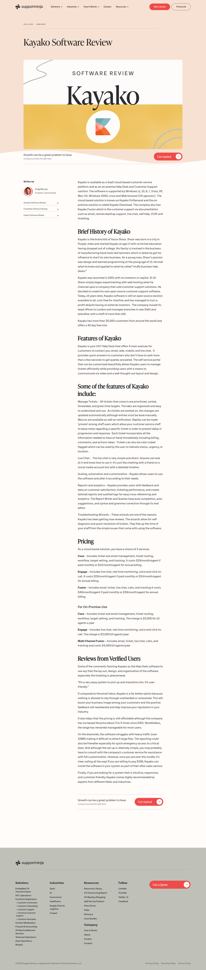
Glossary (88, 914)
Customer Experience (26, 899)
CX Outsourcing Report (95, 893)
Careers (88, 939)
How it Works (90, 930)
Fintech (53, 913)
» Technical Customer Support (26, 914)
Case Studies (90, 918)
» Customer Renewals (26, 919)
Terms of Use (184, 963)
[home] (29, 7)
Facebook (123, 901)
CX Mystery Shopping (94, 897)
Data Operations (23, 941)
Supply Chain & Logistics (57, 907)
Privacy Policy (152, 963)
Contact (88, 943)
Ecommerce (56, 897)
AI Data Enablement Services (25, 932)
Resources (121, 6)
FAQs (87, 910)
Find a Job (181, 6)
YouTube (122, 893)
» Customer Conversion (26, 903)
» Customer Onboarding (27, 906)
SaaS (52, 888)
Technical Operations (25, 937)
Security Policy (168, 963)
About (87, 935)
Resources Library (93, 888)
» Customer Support (25, 910)
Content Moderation (25, 923)
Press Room (90, 906)
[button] (56, 7)
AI (51, 893)
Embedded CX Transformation (23, 890)
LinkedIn (122, 888)
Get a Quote (160, 6)
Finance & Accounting (26, 926)
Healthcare (55, 901)
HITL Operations (23, 895)
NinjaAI (19, 944)
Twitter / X (123, 897)
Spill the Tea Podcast (94, 901)
